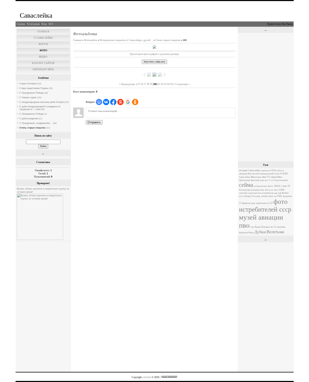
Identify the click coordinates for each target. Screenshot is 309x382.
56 (141, 84)
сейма (246, 185)
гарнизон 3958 (268, 170)
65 (171, 84)
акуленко (281, 227)
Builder (285, 193)
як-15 (273, 227)
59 (151, 84)
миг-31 (266, 176)
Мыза (251, 232)
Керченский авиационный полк (263, 173)
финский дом (257, 180)
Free (254, 196)
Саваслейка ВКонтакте (250, 177)
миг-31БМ (279, 190)
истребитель (267, 193)
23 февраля (244, 203)
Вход (44, 24)
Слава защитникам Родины (34, 88)
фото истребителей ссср (265, 205)
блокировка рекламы (249, 190)
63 (165, 84)
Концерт (265, 227)
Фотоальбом (90, 40)
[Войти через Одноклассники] (135, 102)
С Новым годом (27, 97)
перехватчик (254, 193)
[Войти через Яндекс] (120, 102)
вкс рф (278, 193)
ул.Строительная (279, 180)
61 (159, 84)
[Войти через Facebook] (113, 102)
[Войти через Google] (127, 102)
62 (162, 84)
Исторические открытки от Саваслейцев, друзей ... (126, 40)
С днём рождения (28, 118)
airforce (280, 170)
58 (148, 84)
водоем (243, 232)
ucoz (241, 196)
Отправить (94, 122)
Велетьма (275, 231)
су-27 (270, 203)
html (271, 196)
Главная (21, 24)
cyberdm (243, 193)
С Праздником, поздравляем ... (36, 123)
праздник (287, 196)
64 (168, 84)
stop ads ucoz (266, 190)
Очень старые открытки (32, 127)
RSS (51, 24)
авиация (243, 173)
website (264, 196)
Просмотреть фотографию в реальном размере (154, 54)
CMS (279, 196)
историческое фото (263, 186)
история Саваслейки (249, 170)
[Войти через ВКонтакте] (106, 102)
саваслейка (276, 176)
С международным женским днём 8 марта (42, 102)
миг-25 (286, 185)
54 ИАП (284, 173)
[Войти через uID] (99, 102)
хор (252, 227)
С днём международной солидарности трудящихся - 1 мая (39, 107)
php (258, 196)
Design (247, 196)
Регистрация (33, 24)
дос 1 (267, 180)
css (275, 196)
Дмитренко (244, 180)
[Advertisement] (265, 97)
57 (145, 84)
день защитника (259, 203)
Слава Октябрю (27, 83)
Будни (258, 227)
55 (138, 84)
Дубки (260, 231)
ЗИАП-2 (278, 186)
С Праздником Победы (31, 93)
